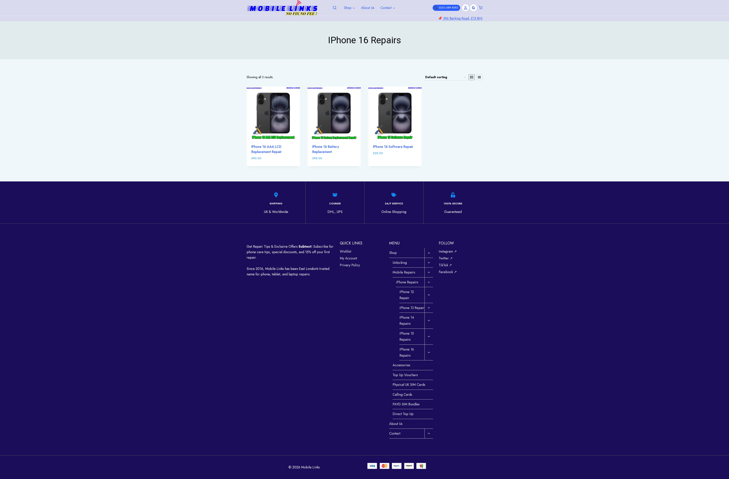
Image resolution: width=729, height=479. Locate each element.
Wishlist (345, 251)
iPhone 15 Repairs (406, 336)
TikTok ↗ (445, 265)
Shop (393, 252)
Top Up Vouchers (405, 375)
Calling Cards (402, 394)
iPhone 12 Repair (406, 294)
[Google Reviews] (473, 7)
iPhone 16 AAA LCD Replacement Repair (266, 149)
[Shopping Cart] (480, 7)
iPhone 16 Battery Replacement (325, 149)
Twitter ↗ (446, 258)
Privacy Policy (350, 265)
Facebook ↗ (448, 271)
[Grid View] (472, 77)
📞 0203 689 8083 (446, 7)
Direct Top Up (403, 413)
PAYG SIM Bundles (406, 404)
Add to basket (385, 164)
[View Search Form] (334, 8)
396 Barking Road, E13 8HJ (462, 18)
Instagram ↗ (448, 251)
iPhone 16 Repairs (406, 352)
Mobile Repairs (404, 272)
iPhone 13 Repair (411, 307)
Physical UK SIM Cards (409, 384)
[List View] (479, 77)
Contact (394, 433)
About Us (367, 7)
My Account (348, 258)
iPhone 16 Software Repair (393, 146)
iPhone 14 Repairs (406, 320)
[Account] (465, 7)
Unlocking (400, 262)
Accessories (401, 365)
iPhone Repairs (407, 282)
